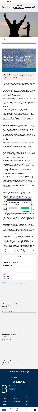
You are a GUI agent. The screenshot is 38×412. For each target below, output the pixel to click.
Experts (27, 396)
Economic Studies (5, 398)
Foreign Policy (5, 274)
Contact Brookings (17, 401)
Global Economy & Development (10, 262)
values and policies (28, 250)
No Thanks (13, 207)
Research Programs (6, 395)
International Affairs (7, 265)
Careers (15, 398)
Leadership (16, 396)
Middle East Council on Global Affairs (11, 77)
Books (27, 399)
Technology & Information (9, 268)
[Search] (33, 1)
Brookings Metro (4, 404)
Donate (11, 389)
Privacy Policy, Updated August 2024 (12, 408)
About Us (16, 395)
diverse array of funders (16, 250)
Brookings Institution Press (18, 399)
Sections (4, 410)
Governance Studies (5, 396)
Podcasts (27, 401)
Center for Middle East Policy (7, 278)
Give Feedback (25, 207)
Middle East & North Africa (9, 271)
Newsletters (28, 403)
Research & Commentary (30, 395)
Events (27, 398)
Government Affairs (29, 404)
